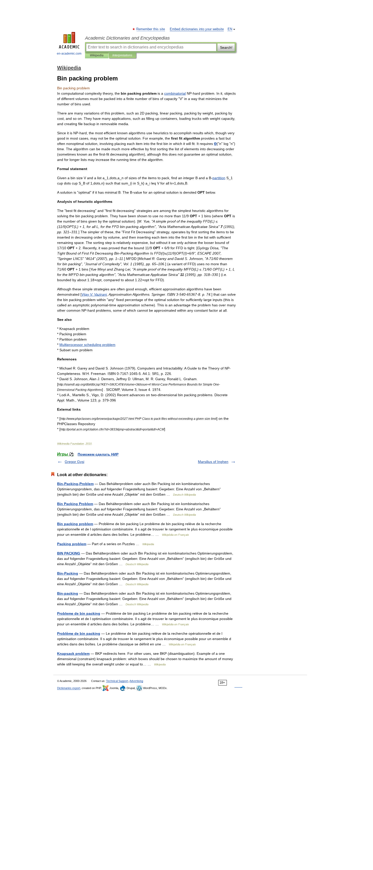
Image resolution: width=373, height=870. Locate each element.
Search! (226, 47)
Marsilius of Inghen (213, 462)
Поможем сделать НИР (98, 454)
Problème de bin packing (78, 633)
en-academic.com (69, 53)
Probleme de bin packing (78, 613)
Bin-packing (67, 593)
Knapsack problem (73, 653)
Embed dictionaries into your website (197, 29)
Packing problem (71, 544)
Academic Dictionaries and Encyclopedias (127, 38)
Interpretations (122, 55)
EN (230, 29)
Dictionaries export (68, 688)
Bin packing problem (75, 524)
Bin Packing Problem (75, 504)
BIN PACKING (68, 553)
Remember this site (151, 29)
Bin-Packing (67, 573)
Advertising (136, 680)
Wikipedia (97, 55)
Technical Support (117, 680)
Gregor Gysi (74, 462)
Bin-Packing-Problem (75, 484)
